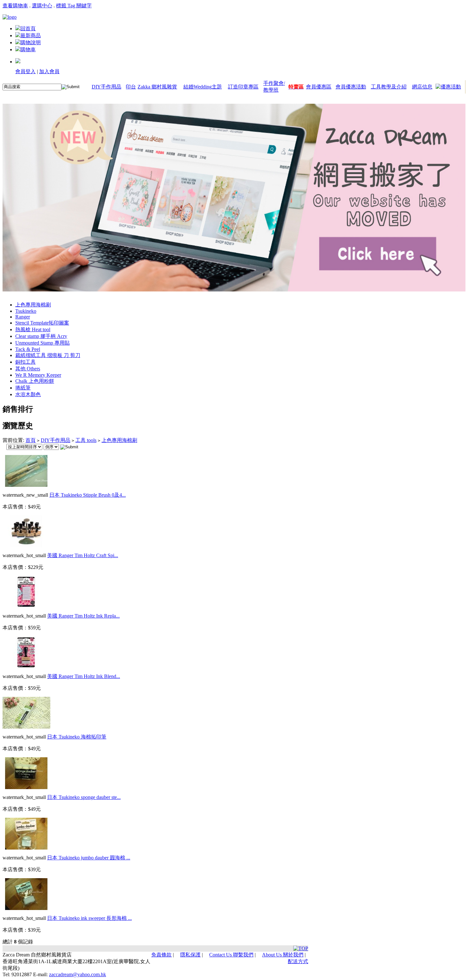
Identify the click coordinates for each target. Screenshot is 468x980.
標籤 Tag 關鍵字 (74, 5)
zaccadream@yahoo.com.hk (77, 974)
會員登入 (25, 71)
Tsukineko (25, 311)
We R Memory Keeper (38, 375)
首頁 (30, 440)
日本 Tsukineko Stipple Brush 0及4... (87, 495)
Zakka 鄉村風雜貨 (157, 86)
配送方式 (298, 961)
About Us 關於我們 (282, 954)
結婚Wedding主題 (202, 86)
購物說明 (30, 42)
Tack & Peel (27, 349)
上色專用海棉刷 (33, 304)
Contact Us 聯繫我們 (231, 954)
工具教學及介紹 (389, 86)
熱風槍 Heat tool (32, 329)
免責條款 (161, 954)
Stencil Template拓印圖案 (42, 323)
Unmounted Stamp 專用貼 (42, 343)
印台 (131, 86)
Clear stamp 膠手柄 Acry (41, 336)
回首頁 (28, 28)
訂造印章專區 (243, 86)
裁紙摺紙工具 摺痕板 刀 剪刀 (47, 355)
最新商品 (30, 35)
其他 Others (27, 368)
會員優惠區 (318, 86)
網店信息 (422, 86)
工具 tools (85, 440)
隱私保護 (190, 954)
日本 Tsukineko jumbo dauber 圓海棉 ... (88, 857)
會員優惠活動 (351, 86)
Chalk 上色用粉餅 (34, 381)
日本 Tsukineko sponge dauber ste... (84, 797)
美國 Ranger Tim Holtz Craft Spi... (82, 555)
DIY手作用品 (106, 86)
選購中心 (42, 5)
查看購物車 (15, 5)
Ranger (22, 316)
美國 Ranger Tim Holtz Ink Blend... (83, 676)
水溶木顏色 (28, 394)
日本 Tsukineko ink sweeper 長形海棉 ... (89, 918)
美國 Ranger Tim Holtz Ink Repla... (83, 616)
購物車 (28, 49)
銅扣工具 (25, 362)
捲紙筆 (23, 387)
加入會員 (49, 71)
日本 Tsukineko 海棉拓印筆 (76, 736)
